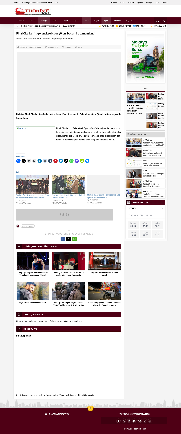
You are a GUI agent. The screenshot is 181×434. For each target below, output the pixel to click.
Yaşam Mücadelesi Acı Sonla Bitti (33, 302)
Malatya (32, 47)
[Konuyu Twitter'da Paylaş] (68, 239)
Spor (39, 47)
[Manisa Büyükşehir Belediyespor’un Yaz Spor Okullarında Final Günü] (103, 184)
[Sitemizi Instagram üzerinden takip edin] (129, 421)
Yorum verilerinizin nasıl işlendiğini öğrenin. (76, 395)
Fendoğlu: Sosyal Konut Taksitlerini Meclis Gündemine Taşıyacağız (69, 273)
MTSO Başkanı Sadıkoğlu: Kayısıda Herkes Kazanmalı (153, 175)
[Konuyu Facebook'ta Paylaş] (63, 239)
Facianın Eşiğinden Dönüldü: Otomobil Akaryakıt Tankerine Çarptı (104, 303)
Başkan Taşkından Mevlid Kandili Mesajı (104, 273)
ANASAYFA (27, 39)
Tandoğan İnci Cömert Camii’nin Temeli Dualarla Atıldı (153, 196)
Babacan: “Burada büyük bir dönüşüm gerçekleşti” (135, 108)
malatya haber (27, 226)
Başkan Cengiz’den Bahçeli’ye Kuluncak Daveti (161, 128)
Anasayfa (19, 39)
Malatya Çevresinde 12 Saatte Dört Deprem (152, 164)
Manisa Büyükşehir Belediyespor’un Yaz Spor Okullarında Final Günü (103, 196)
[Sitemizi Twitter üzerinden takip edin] (124, 421)
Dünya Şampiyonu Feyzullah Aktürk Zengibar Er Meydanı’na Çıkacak (33, 273)
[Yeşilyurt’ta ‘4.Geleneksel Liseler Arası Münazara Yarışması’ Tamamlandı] (32, 184)
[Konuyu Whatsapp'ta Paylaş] (74, 239)
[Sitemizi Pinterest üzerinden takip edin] (145, 421)
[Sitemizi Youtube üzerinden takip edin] (140, 421)
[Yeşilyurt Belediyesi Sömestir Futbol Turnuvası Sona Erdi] (68, 184)
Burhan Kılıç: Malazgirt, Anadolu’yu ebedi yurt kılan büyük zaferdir (48, 26)
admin (80, 47)
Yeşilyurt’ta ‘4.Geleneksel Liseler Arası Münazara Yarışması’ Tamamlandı (32, 196)
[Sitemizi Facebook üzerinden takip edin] (118, 421)
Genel (145, 88)
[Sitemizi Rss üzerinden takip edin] (150, 421)
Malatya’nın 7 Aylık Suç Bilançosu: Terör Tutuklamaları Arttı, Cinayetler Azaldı (68, 305)
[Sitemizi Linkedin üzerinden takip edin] (134, 421)
